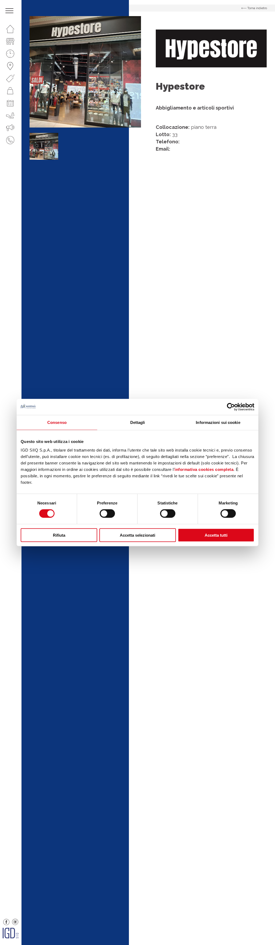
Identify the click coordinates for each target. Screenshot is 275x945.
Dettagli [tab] (137, 422)
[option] (85, 72)
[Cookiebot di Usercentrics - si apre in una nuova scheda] (230, 407)
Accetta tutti (216, 535)
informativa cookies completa (204, 469)
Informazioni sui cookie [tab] (218, 422)
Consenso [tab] (57, 422)
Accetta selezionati (137, 535)
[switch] (107, 513)
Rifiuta (59, 535)
